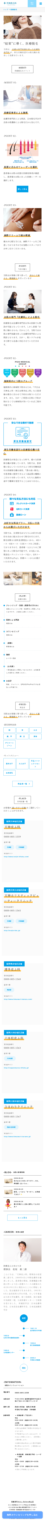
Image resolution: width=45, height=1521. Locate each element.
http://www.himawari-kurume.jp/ (17, 1136)
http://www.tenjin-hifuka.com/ (16, 857)
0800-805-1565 (12, 910)
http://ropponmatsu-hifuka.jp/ (16, 1068)
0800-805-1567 (12, 1116)
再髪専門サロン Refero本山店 (22, 1502)
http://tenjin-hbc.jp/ (12, 930)
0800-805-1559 (12, 836)
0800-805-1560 (12, 979)
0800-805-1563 (12, 1047)
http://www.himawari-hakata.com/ (18, 999)
